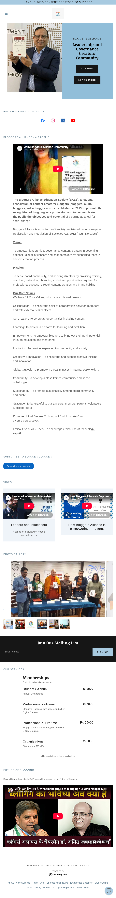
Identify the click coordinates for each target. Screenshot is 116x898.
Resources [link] (48, 887)
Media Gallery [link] (34, 887)
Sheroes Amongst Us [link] (57, 883)
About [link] (11, 883)
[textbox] (46, 652)
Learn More (87, 80)
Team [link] (35, 883)
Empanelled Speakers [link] (81, 883)
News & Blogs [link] (23, 883)
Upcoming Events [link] (65, 887)
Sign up (102, 652)
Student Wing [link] (101, 883)
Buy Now (87, 69)
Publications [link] (83, 887)
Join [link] (42, 883)
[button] (11, 13)
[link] (58, 13)
